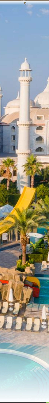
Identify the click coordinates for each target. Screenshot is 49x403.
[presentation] (1, 201)
